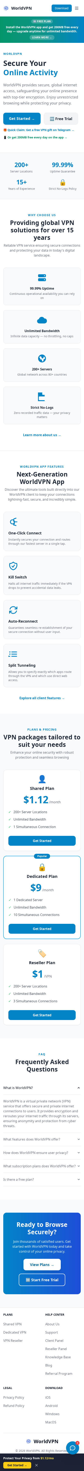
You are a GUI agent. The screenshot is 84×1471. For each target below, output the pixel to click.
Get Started (42, 841)
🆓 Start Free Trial (42, 1279)
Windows (52, 1414)
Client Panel (54, 1340)
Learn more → (42, 37)
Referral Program (58, 1373)
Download (62, 8)
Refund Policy (13, 1405)
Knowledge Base (58, 1357)
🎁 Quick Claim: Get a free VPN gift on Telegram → (38, 130)
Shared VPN (12, 1324)
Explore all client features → (42, 698)
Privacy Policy (13, 1397)
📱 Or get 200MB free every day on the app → (35, 137)
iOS (48, 1397)
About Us (52, 1324)
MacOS (50, 1422)
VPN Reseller (13, 1340)
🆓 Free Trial (61, 118)
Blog (48, 1365)
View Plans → (42, 1264)
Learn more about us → (42, 435)
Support (51, 1332)
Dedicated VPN (14, 1332)
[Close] (36, 1465)
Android (51, 1405)
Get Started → (22, 118)
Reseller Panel (56, 1349)
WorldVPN (46, 1441)
